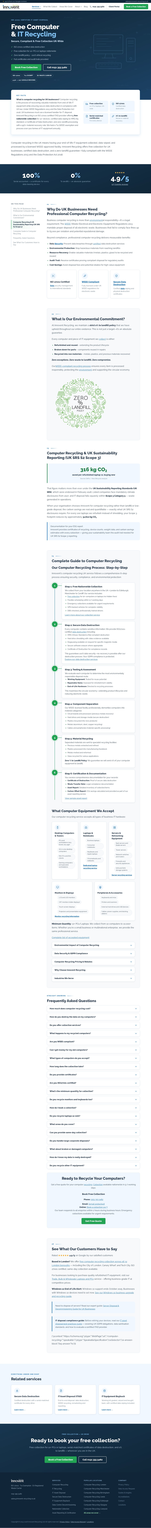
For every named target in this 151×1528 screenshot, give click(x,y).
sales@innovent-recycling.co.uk (137, 1)
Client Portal (114, 7)
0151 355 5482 (97, 1199)
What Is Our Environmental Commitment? (23, 216)
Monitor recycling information (67, 916)
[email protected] (97, 1204)
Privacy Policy (123, 1485)
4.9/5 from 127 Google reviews (15, 1)
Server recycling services (122, 875)
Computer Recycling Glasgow (95, 1505)
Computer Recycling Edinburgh (96, 1501)
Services (35, 7)
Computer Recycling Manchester (96, 1489)
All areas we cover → (92, 1513)
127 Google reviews (120, 184)
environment (96, 220)
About (77, 7)
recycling (88, 1184)
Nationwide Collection (60, 1509)
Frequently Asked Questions (24, 238)
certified (97, 243)
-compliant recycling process (76, 366)
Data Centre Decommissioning (64, 1505)
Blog (86, 7)
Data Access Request (126, 1489)
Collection (98, 1184)
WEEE (68, 224)
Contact (121, 1501)
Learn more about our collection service (82, 615)
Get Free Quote (93, 1221)
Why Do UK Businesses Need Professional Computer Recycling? (26, 210)
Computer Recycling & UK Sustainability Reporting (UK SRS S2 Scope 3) (26, 224)
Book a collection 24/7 (97, 1207)
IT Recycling (57, 1489)
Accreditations (123, 1497)
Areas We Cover (66, 7)
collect (102, 339)
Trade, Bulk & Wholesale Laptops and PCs (73, 1279)
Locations (122, 1505)
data (123, 288)
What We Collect (50, 7)
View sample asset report (76, 798)
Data (52, 286)
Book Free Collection (26, 67)
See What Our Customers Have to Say (26, 244)
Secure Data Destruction (61, 1497)
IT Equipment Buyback (61, 1501)
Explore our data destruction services (81, 659)
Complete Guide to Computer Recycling (24, 232)
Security (59, 243)
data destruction (79, 632)
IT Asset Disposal (58, 1493)
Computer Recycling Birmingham (97, 1493)
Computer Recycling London (95, 1485)
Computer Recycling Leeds (94, 1497)
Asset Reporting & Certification (64, 1513)
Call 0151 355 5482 (57, 67)
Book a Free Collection (136, 7)
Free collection (73, 596)
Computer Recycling (60, 1485)
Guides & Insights (125, 1493)
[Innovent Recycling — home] (11, 7)
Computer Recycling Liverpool (95, 1509)
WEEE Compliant (90, 282)
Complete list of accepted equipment (70, 937)
